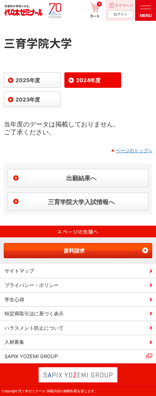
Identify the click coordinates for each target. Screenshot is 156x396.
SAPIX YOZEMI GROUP (31, 356)
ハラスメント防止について (34, 328)
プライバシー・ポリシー (32, 285)
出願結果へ (81, 178)
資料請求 (74, 250)
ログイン (120, 14)
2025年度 (28, 80)
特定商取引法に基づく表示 (34, 313)
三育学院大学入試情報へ (81, 202)
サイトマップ (19, 271)
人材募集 (14, 342)
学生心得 (14, 299)
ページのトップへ (134, 150)
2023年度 (28, 99)
